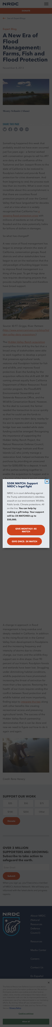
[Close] (47, 481)
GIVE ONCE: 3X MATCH (24, 541)
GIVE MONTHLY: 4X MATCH (26, 530)
